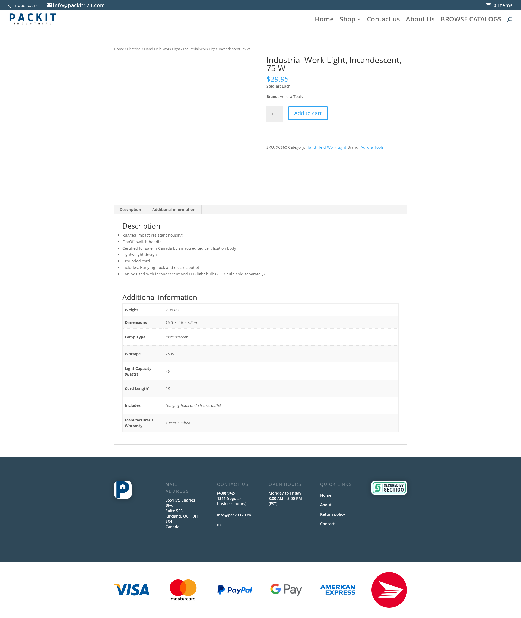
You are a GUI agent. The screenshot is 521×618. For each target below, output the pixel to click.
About (326, 504)
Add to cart (308, 113)
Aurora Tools (372, 147)
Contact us (383, 20)
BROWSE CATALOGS (471, 20)
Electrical (134, 48)
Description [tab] (130, 209)
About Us (420, 20)
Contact (327, 523)
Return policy (332, 514)
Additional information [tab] (173, 209)
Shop (347, 20)
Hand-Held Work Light (162, 48)
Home (324, 20)
